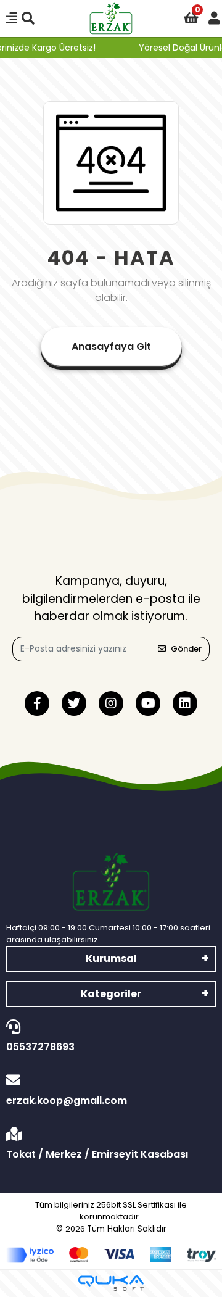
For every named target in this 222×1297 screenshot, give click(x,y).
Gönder (186, 649)
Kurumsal (111, 958)
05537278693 (40, 1047)
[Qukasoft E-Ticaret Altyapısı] (111, 1283)
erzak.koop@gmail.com (66, 1100)
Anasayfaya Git (111, 346)
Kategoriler (111, 994)
